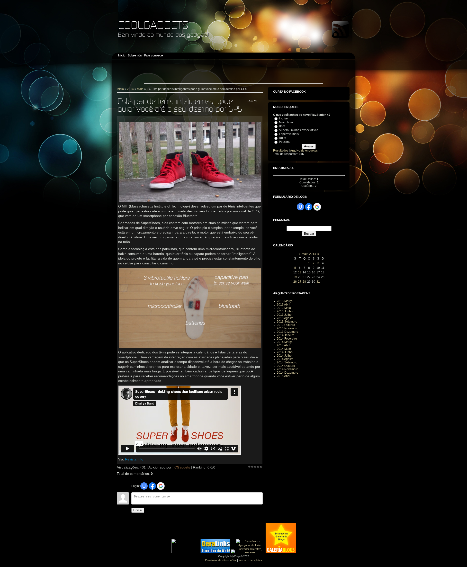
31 (318, 281)
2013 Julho (284, 314)
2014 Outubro (286, 366)
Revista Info (134, 459)
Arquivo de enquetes (304, 150)
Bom (282, 126)
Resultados (280, 150)
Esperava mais (289, 134)
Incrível (283, 118)
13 (299, 272)
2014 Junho (285, 352)
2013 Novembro (287, 328)
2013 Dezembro (287, 331)
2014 (130, 89)
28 (304, 281)
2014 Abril (283, 345)
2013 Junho (285, 311)
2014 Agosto (285, 359)
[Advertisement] (233, 72)
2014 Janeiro (285, 335)
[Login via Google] (161, 486)
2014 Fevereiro (287, 338)
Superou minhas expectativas (298, 130)
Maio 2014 (309, 254)
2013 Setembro (287, 321)
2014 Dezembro (287, 372)
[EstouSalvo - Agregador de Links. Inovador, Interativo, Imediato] (250, 552)
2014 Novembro (287, 369)
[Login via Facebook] (152, 486)
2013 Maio (284, 308)
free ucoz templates (250, 560)
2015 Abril (283, 376)
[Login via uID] (144, 486)
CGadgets (182, 467)
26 (295, 281)
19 (295, 277)
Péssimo (284, 142)
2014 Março (285, 342)
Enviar (137, 510)
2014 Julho (284, 355)
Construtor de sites (216, 560)
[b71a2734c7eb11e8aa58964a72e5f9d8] (185, 552)
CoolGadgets (153, 24)
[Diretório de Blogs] (281, 552)
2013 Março (285, 301)
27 (299, 281)
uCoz (233, 560)
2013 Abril (283, 304)
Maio (140, 89)
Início (120, 89)
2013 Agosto (285, 318)
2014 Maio (284, 349)
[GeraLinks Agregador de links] (215, 552)
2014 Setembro (287, 362)
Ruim (282, 138)
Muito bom (286, 122)
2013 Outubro (286, 325)
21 (304, 277)
